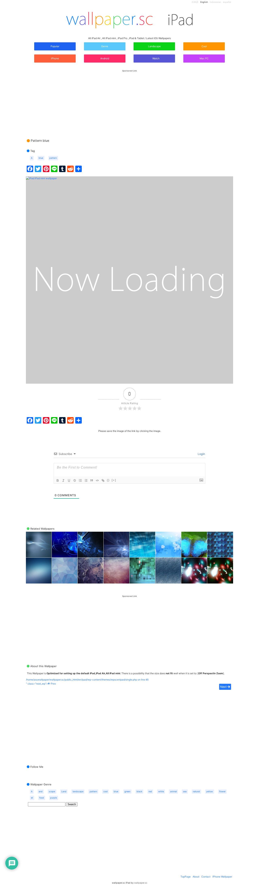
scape (52, 791)
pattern (53, 158)
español (227, 2)
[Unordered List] (86, 480)
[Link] (103, 480)
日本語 (195, 2)
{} (108, 480)
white (161, 791)
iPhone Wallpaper (222, 876)
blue (41, 158)
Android (104, 58)
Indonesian (215, 2)
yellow (209, 791)
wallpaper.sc (140, 883)
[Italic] (63, 480)
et (32, 798)
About (196, 876)
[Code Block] (97, 480)
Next (223, 686)
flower (222, 791)
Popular (55, 46)
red (150, 791)
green (127, 791)
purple (53, 798)
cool (105, 791)
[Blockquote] (91, 480)
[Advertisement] (129, 100)
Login (201, 454)
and (40, 791)
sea (185, 791)
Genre (104, 46)
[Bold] (58, 480)
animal (173, 791)
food (41, 798)
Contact (205, 876)
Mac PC (204, 58)
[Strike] (74, 480)
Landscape (154, 46)
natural (196, 791)
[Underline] (69, 480)
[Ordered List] (80, 480)
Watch (155, 58)
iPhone (55, 58)
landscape (78, 791)
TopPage (185, 876)
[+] (114, 480)
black (139, 791)
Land (63, 791)
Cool (204, 46)
